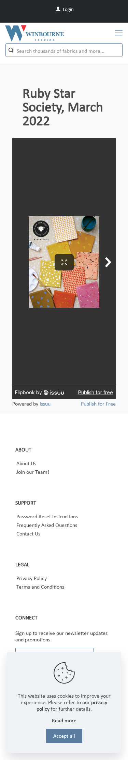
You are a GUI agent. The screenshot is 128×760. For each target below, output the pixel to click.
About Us (26, 463)
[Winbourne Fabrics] (34, 33)
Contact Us (28, 533)
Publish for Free (98, 403)
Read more (64, 720)
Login (68, 9)
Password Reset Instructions (47, 516)
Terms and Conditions (40, 586)
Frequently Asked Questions (46, 525)
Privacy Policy (31, 578)
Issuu (45, 403)
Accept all (64, 736)
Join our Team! (32, 472)
